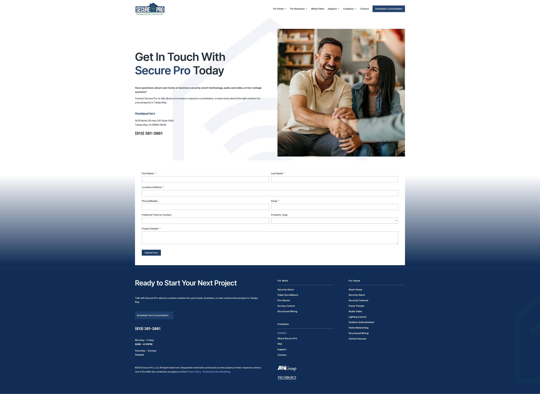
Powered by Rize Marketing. (217, 371)
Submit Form (151, 252)
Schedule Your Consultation (152, 315)
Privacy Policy (194, 371)
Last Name (277, 173)
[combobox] (334, 221)
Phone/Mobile (150, 201)
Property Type (279, 214)
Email (274, 201)
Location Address (152, 187)
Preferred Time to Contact (156, 214)
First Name (148, 173)
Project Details (150, 228)
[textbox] (335, 220)
